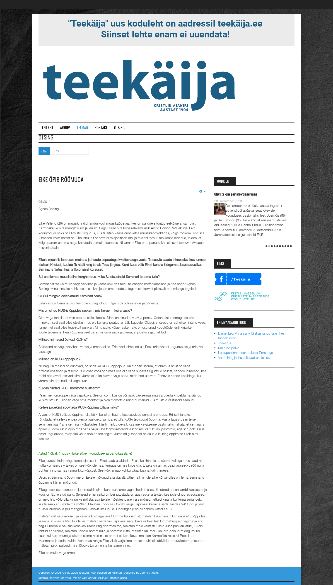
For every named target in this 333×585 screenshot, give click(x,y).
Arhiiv (65, 128)
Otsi (44, 151)
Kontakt (101, 128)
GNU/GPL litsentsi (108, 578)
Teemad (82, 128)
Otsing (119, 128)
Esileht (47, 128)
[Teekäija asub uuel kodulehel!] (165, 29)
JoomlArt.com (149, 572)
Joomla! (43, 578)
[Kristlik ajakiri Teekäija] (140, 84)
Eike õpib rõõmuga (61, 180)
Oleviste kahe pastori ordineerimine (235, 194)
